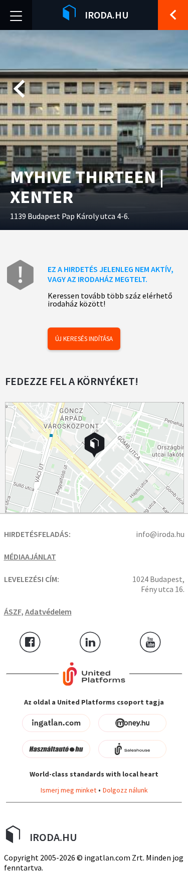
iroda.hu (107, 14)
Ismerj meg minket (68, 790)
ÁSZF (12, 611)
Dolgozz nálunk (125, 790)
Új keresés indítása (84, 338)
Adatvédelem (48, 611)
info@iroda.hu (160, 534)
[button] (94, 445)
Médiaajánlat (30, 557)
